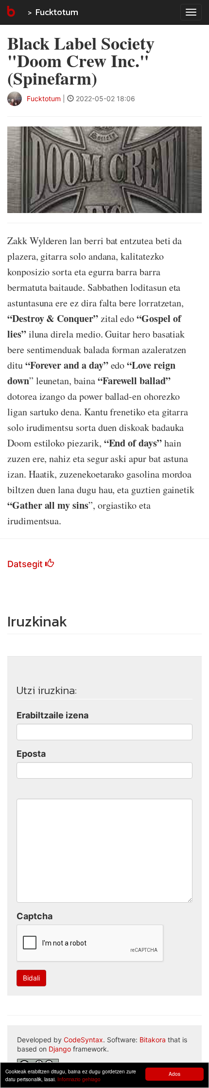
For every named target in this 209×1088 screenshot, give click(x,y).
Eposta (31, 754)
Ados (174, 1073)
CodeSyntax (83, 1039)
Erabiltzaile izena (52, 715)
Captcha (34, 916)
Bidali (31, 978)
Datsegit (26, 564)
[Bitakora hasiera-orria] (10, 12)
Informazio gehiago (79, 1079)
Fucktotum (56, 11)
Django (60, 1049)
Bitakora (152, 1039)
